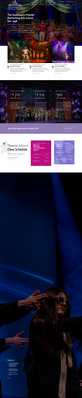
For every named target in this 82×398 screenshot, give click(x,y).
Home (28, 4)
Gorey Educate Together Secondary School (15, 155)
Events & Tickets (51, 4)
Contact (68, 4)
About (33, 4)
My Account (60, 4)
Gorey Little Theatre (11, 159)
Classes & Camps (41, 4)
